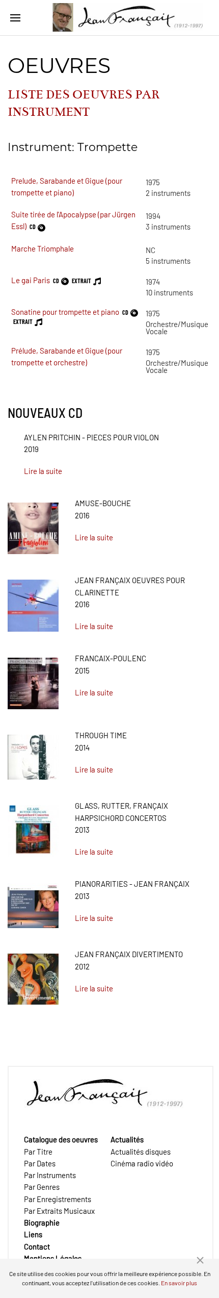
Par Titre (38, 1151)
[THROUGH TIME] (33, 753)
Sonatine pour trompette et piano (65, 311)
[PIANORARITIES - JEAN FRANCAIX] (33, 902)
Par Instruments (50, 1175)
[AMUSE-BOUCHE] (33, 525)
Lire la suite (43, 471)
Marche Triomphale (42, 248)
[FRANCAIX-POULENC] (33, 680)
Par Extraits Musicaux (59, 1210)
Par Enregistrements (57, 1199)
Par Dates (40, 1163)
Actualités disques (141, 1151)
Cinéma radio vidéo (142, 1163)
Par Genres (42, 1186)
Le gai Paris (30, 280)
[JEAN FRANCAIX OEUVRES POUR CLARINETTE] (33, 602)
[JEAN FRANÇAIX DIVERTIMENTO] (33, 975)
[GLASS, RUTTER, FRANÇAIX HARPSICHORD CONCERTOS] (33, 827)
